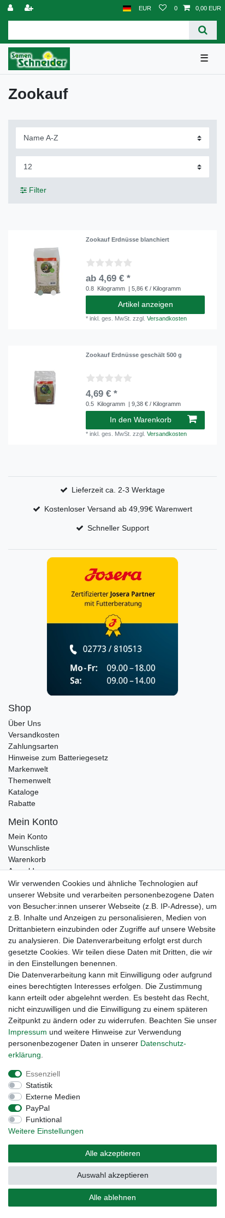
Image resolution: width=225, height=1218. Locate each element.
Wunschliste (29, 848)
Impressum (27, 1032)
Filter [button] (37, 190)
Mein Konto (28, 836)
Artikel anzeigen (145, 304)
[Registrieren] (30, 8)
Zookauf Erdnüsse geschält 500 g (134, 355)
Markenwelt (28, 769)
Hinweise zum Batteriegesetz (58, 757)
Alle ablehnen (112, 1197)
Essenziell (43, 1073)
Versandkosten (167, 318)
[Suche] (203, 30)
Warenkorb (27, 859)
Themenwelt (29, 780)
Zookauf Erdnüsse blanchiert (127, 239)
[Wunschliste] (162, 8)
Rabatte (21, 803)
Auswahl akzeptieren (113, 1175)
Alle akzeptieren (112, 1153)
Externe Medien (53, 1096)
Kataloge (23, 792)
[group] (47, 269)
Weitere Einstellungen (46, 1131)
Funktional (44, 1119)
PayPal (38, 1108)
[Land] (127, 8)
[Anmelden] (11, 8)
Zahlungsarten (33, 746)
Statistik (39, 1085)
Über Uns (24, 723)
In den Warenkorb (140, 419)
